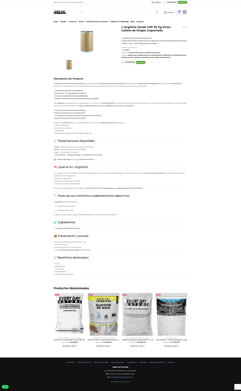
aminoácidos (132, 55)
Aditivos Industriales (136, 52)
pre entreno (155, 57)
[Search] (157, 12)
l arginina (136, 57)
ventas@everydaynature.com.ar (122, 377)
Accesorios (70, 362)
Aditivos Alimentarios (84, 362)
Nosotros (73, 21)
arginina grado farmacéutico (161, 55)
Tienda (63, 21)
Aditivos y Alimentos (75, 338)
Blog (132, 21)
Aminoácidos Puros (117, 362)
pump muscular (165, 57)
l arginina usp (145, 57)
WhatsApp (182, 2)
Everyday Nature (127, 57)
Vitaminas (171, 362)
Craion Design (126, 382)
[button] (5, 387)
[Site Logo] (60, 12)
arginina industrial (179, 55)
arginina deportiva (144, 55)
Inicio (56, 21)
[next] (186, 27)
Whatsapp (140, 62)
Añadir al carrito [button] (71, 346)
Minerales (142, 362)
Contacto (140, 21)
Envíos (81, 21)
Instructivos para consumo (97, 21)
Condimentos (132, 362)
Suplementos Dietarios (152, 52)
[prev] (183, 27)
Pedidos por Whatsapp (119, 21)
